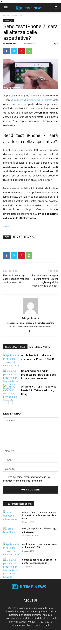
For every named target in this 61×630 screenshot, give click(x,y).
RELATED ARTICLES (15, 347)
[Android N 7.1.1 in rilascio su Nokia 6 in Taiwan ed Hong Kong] (11, 393)
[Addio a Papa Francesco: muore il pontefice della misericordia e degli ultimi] (11, 516)
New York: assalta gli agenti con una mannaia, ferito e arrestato (16, 279)
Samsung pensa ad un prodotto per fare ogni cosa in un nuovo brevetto (38, 374)
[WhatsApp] (29, 51)
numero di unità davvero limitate (33, 99)
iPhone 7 (16, 237)
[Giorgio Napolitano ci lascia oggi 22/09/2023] (11, 532)
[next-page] (10, 402)
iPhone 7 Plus (29, 237)
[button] (5, 7)
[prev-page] (5, 402)
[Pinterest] (21, 51)
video (6, 226)
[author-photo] (30, 313)
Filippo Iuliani (12, 43)
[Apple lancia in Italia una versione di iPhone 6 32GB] (11, 360)
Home (6, 15)
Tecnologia (17, 15)
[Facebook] (6, 51)
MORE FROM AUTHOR (40, 347)
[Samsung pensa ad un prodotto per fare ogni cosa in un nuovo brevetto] (11, 379)
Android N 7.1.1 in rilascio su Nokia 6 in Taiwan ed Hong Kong (38, 390)
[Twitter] (14, 51)
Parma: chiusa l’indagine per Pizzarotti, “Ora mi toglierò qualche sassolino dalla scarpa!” (45, 280)
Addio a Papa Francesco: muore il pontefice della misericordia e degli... (39, 515)
